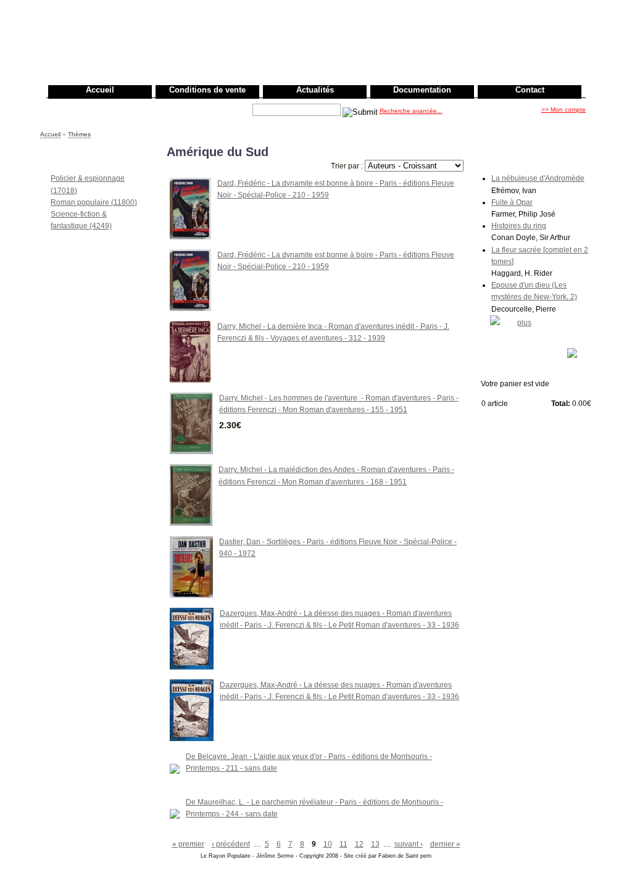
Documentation (422, 89)
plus (524, 322)
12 (359, 844)
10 (327, 844)
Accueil (100, 89)
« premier (188, 844)
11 (343, 844)
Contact (529, 89)
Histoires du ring (518, 226)
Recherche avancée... (411, 110)
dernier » (445, 844)
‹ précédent (231, 844)
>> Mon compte (563, 109)
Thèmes (79, 134)
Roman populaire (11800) (94, 202)
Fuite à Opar (512, 202)
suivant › (408, 844)
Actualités (315, 89)
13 (375, 844)
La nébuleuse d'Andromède (537, 178)
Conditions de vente (207, 89)
